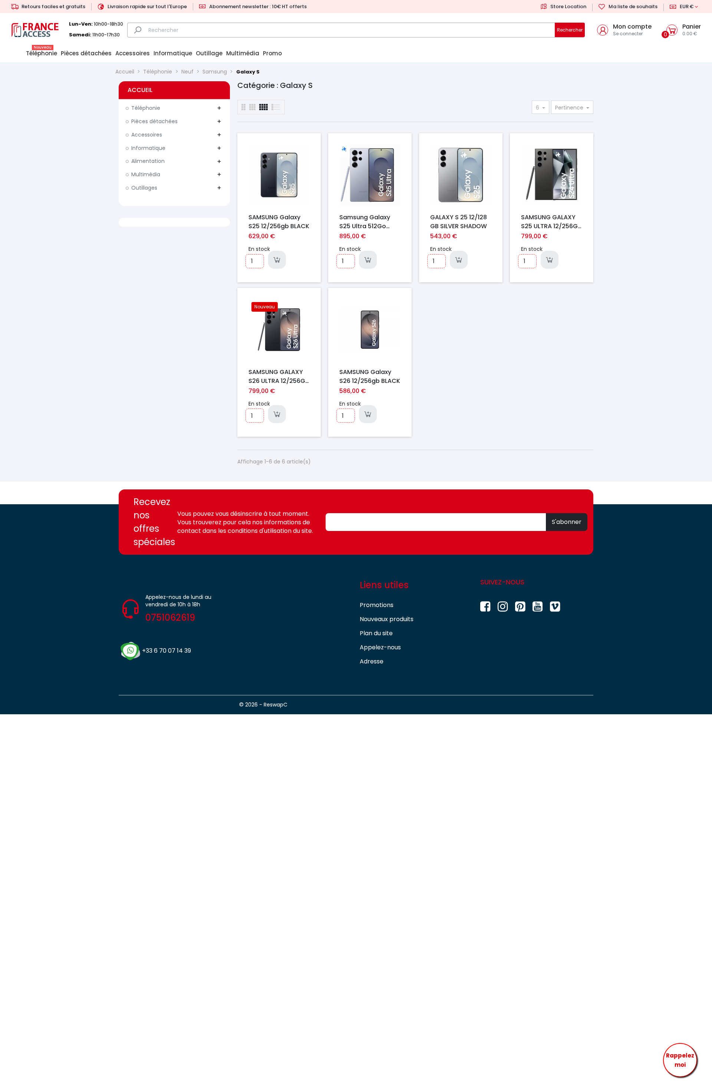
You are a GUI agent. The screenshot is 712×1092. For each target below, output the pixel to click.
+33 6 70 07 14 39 (166, 650)
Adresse (371, 661)
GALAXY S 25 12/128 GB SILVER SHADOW (458, 221)
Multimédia (145, 174)
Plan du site (376, 633)
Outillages (144, 187)
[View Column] (252, 107)
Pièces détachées (154, 121)
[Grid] (276, 107)
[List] (243, 107)
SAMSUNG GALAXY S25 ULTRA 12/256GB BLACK (551, 221)
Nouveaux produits (386, 619)
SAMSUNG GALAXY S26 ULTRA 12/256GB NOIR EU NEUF (278, 376)
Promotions (376, 605)
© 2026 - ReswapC (263, 704)
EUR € (686, 6)
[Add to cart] (277, 260)
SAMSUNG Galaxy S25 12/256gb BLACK (278, 221)
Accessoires (146, 134)
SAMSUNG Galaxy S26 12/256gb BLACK (369, 376)
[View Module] (263, 107)
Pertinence (570, 107)
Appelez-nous (380, 647)
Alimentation (148, 161)
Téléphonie (145, 108)
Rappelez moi (680, 1060)
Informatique (148, 148)
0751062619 (170, 617)
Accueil (140, 90)
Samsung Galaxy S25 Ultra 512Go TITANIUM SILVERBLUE (369, 221)
